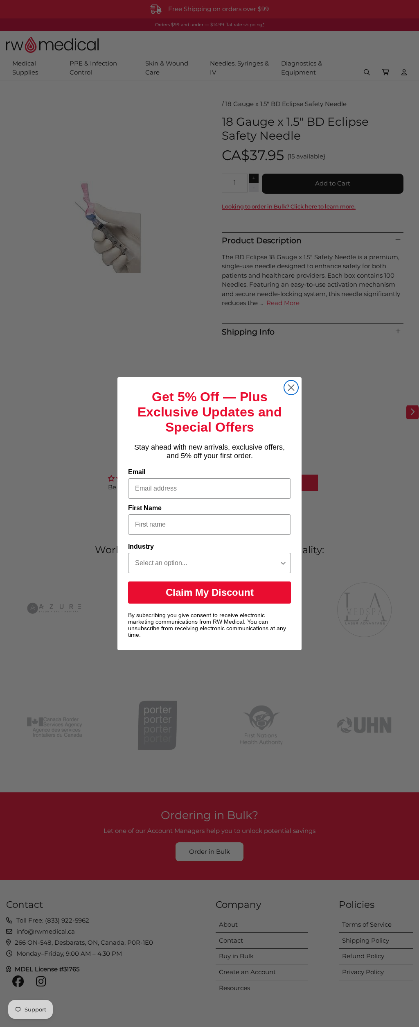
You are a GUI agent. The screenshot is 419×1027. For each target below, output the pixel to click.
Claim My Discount (210, 592)
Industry (141, 546)
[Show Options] (283, 563)
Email (136, 471)
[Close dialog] (291, 387)
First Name (145, 507)
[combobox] (207, 563)
